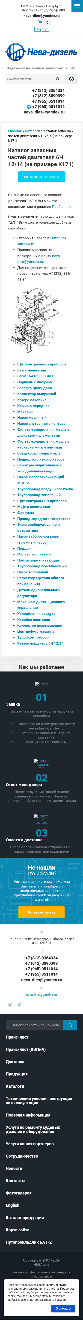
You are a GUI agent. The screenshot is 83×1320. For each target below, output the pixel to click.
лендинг (62, 1272)
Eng (38, 29)
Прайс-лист (61, 206)
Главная (15, 131)
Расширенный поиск (71, 79)
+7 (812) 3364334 (48, 90)
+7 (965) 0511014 (48, 101)
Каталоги (32, 131)
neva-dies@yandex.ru (42, 15)
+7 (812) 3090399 (48, 95)
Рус (45, 29)
